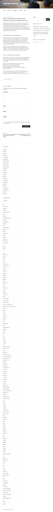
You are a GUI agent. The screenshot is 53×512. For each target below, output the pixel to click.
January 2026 (5, 159)
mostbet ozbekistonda (7, 390)
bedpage (4, 279)
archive (4, 256)
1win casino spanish (6, 212)
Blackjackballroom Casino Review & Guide (40, 26)
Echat (4, 321)
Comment (5, 92)
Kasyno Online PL (6, 348)
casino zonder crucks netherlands (9, 306)
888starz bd (5, 254)
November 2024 (6, 182)
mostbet (4, 383)
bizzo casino (5, 283)
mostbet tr (5, 394)
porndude (4, 431)
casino (4, 296)
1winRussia (4, 223)
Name (4, 106)
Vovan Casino (5, 492)
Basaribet (4, 275)
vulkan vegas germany (7, 494)
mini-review (5, 363)
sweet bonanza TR (6, 475)
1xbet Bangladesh (6, 227)
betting (4, 281)
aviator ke (4, 269)
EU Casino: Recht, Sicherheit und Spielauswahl (41, 28)
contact (4, 313)
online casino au (6, 409)
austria (4, 260)
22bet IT (4, 248)
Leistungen (15, 10)
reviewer (4, 450)
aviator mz (5, 271)
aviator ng (4, 273)
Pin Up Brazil (5, 417)
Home (4, 10)
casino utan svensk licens (7, 304)
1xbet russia (5, 239)
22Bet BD (4, 246)
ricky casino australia (6, 454)
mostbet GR (5, 385)
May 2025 (4, 174)
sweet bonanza (5, 473)
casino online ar (5, 302)
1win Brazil (4, 210)
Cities (4, 312)
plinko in (4, 425)
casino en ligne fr (6, 298)
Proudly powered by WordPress (8, 509)
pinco (4, 421)
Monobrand (5, 375)
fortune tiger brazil (6, 327)
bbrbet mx (5, 277)
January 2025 (5, 180)
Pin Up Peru (5, 419)
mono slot (4, 373)
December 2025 (6, 161)
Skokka (4, 461)
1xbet (4, 225)
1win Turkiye (5, 219)
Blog (25, 10)
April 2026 (4, 153)
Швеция (4, 503)
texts (4, 479)
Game (4, 331)
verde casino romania (7, 490)
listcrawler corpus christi (7, 356)
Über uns (9, 10)
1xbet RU (4, 237)
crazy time (5, 317)
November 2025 (5, 163)
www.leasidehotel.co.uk (7, 498)
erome (4, 325)
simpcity (4, 457)
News (4, 402)
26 (3, 250)
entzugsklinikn (5, 323)
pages (4, 415)
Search (34, 17)
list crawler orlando (6, 354)
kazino (4, 350)
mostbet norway (6, 388)
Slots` (4, 467)
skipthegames (5, 459)
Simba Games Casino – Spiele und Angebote (41, 30)
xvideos (4, 502)
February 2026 (5, 157)
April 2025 (4, 176)
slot (3, 463)
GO (3, 335)
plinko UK (4, 427)
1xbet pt (4, 235)
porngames (5, 432)
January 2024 (5, 188)
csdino (4, 319)
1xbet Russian (5, 241)
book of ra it (5, 289)
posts (4, 436)
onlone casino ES (6, 411)
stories (4, 469)
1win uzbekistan (5, 221)
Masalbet (4, 361)
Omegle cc (5, 406)
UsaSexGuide (5, 486)
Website (5, 116)
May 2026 (4, 151)
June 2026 (5, 149)
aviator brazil (5, 264)
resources (4, 444)
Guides (4, 338)
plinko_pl (4, 429)
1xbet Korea (5, 229)
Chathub (4, 308)
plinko (4, 423)
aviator (4, 262)
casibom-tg (5, 294)
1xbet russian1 (5, 243)
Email (4, 111)
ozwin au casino (6, 413)
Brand (4, 290)
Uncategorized (8, 79)
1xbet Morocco (5, 233)
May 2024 (4, 186)
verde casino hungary (7, 488)
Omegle (4, 404)
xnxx (3, 500)
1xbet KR (4, 231)
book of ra (4, 287)
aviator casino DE (6, 266)
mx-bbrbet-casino (6, 398)
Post (3, 434)
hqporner (4, 342)
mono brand (5, 371)
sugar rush (5, 471)
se (3, 455)
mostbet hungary (6, 386)
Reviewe (4, 448)
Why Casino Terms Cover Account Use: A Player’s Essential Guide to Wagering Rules (40, 33)
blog (3, 285)
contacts (4, 315)
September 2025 (6, 166)
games (4, 333)
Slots (4, 465)
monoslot (4, 381)
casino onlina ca (6, 300)
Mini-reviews (5, 365)
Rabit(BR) (4, 442)
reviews (4, 452)
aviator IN (4, 267)
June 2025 (4, 172)
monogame (5, 379)
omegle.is (4, 407)
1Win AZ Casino (5, 206)
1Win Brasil (4, 208)
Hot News (4, 340)
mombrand (5, 369)
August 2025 (5, 168)
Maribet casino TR (6, 360)
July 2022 (4, 191)
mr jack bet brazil (6, 396)
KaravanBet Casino (6, 346)
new (3, 400)
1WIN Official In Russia (6, 218)
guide (4, 337)
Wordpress (5, 496)
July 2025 (4, 170)
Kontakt (20, 10)
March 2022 (5, 193)
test (3, 477)
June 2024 (5, 184)
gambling (4, 329)
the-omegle (5, 480)
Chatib (4, 310)
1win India (4, 216)
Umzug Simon (10, 3)
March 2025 (5, 178)
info (3, 344)
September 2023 (6, 189)
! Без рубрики (5, 200)
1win (3, 204)
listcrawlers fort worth (7, 358)
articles (4, 258)
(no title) (34, 35)
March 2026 (5, 155)
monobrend (5, 377)
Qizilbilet (4, 440)
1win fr (4, 214)
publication (5, 438)
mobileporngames (6, 367)
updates (4, 484)
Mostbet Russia (5, 392)
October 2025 (5, 165)
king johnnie (5, 352)
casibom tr (5, 292)
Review (4, 446)
